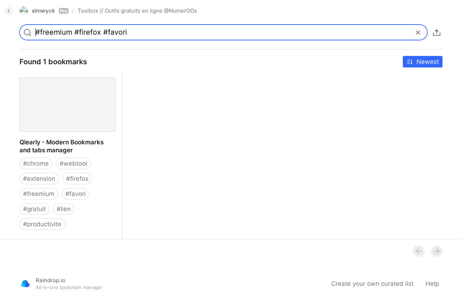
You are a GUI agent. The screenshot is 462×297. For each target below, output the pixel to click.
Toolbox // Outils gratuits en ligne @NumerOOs (137, 10)
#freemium (39, 193)
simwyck (49, 10)
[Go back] (8, 10)
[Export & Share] (437, 32)
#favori (75, 193)
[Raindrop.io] (25, 283)
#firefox (77, 178)
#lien (64, 209)
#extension (39, 178)
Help (432, 283)
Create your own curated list (372, 283)
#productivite (42, 224)
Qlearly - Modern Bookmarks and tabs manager (61, 79)
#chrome (36, 163)
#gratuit (34, 209)
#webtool (73, 163)
